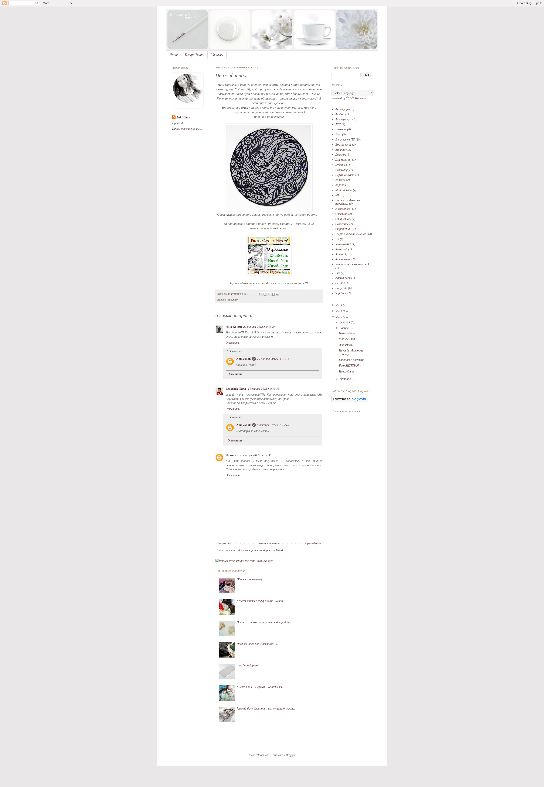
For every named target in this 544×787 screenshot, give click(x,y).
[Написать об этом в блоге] (265, 294)
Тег (337, 239)
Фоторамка (343, 259)
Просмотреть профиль (187, 128)
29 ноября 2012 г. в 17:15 (273, 358)
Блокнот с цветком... (352, 359)
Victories (217, 54)
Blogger (290, 755)
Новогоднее (342, 208)
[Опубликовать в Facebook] (273, 294)
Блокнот (340, 129)
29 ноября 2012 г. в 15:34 (259, 326)
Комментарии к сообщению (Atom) (260, 550)
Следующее (224, 543)
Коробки (340, 185)
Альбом (339, 114)
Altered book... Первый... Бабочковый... (261, 687)
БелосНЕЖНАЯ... (350, 365)
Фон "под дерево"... (249, 665)
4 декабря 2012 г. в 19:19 (263, 388)
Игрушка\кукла (344, 175)
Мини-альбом (343, 190)
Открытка (342, 219)
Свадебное (341, 224)
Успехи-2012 (343, 244)
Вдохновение (343, 144)
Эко (337, 273)
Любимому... (347, 344)
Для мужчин (343, 159)
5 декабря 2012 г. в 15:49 (273, 425)
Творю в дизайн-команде (350, 234)
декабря (345, 322)
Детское (340, 154)
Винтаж (341, 149)
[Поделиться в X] (269, 294)
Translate (360, 98)
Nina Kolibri (234, 326)
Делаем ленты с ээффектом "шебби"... (262, 601)
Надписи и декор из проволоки (347, 202)
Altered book (342, 278)
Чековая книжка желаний (352, 264)
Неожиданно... (348, 333)
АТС (338, 124)
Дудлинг (233, 299)
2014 (339, 304)
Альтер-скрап (344, 119)
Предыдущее (313, 543)
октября (346, 379)
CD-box (340, 283)
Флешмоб (341, 249)
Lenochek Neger (236, 388)
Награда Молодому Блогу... (351, 352)
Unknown (232, 455)
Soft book (341, 293)
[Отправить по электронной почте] (261, 294)
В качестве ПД (345, 139)
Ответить (232, 342)
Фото (339, 254)
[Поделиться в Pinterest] (277, 294)
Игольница (341, 169)
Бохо (338, 134)
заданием (279, 228)
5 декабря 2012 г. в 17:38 (255, 455)
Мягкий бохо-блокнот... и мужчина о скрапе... (267, 708)
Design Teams (194, 54)
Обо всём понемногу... (251, 579)
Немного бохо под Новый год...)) (257, 643)
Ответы (235, 351)
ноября (345, 328)
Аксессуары (342, 109)
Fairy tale (341, 288)
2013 (339, 310)
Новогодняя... (347, 371)
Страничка (342, 228)
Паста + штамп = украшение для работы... (265, 622)
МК (337, 195)
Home (173, 54)
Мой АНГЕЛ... (348, 338)
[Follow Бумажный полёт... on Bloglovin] (350, 401)
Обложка (341, 213)
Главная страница (268, 543)
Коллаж (340, 179)
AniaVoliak (243, 358)
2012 (339, 316)
